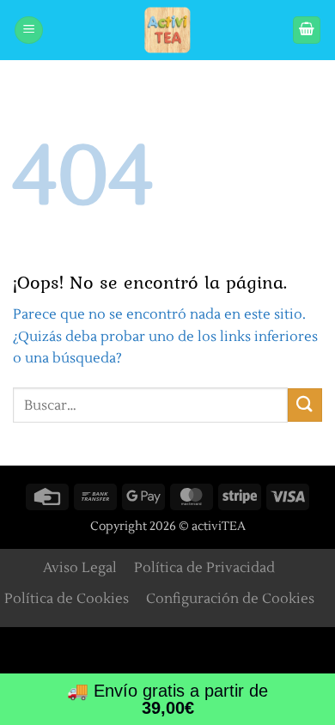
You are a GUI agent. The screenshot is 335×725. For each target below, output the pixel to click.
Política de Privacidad (204, 567)
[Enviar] (305, 405)
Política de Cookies (66, 598)
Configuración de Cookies (230, 598)
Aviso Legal (80, 567)
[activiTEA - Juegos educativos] (167, 30)
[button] (29, 30)
